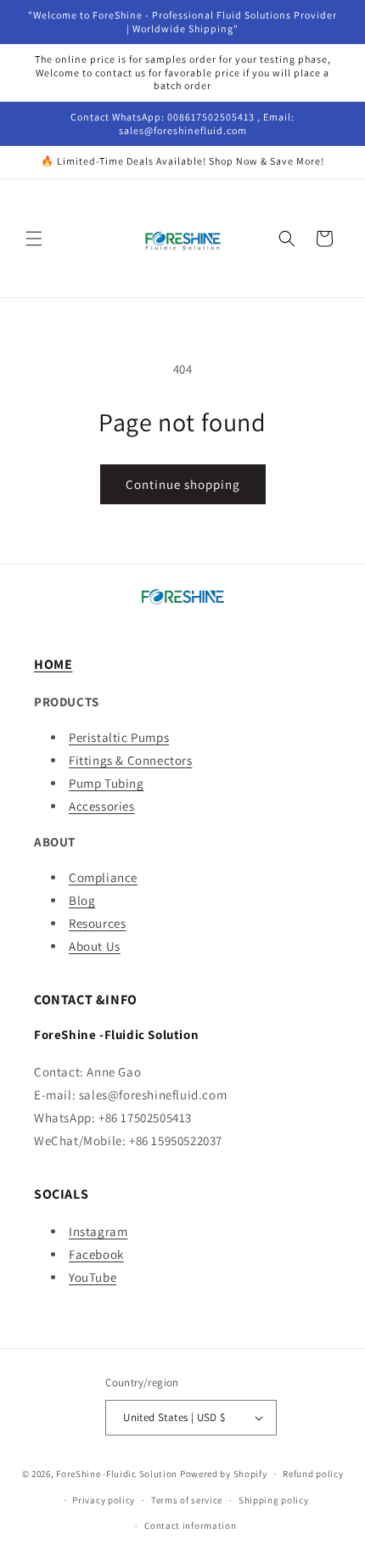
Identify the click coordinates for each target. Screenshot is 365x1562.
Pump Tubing (106, 783)
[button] (34, 238)
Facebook (96, 1254)
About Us (95, 946)
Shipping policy (274, 1500)
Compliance (103, 877)
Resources (97, 923)
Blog (82, 900)
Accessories (102, 806)
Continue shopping (183, 484)
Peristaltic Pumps (119, 737)
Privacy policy (103, 1500)
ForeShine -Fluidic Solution (116, 1474)
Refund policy (313, 1474)
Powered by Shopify (223, 1474)
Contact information (190, 1525)
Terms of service (186, 1500)
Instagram (98, 1231)
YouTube (92, 1277)
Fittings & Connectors (131, 760)
